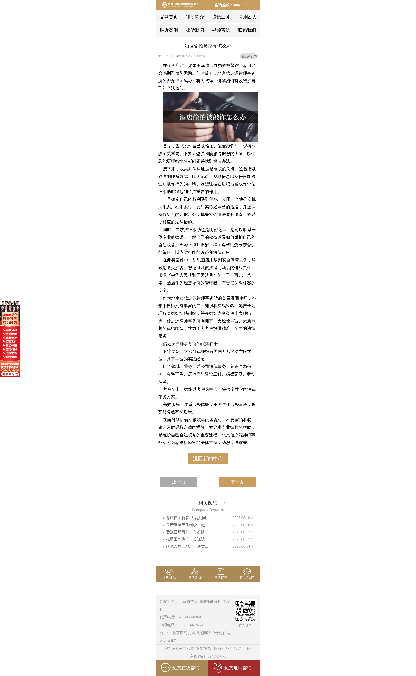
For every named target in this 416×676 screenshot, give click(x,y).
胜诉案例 (169, 30)
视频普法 (221, 30)
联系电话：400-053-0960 (180, 617)
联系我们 (247, 30)
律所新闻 (195, 30)
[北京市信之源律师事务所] (182, 5)
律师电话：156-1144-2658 (181, 625)
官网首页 (169, 16)
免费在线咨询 (186, 667)
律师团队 (247, 16)
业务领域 (169, 578)
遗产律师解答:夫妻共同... (187, 518)
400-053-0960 (244, 5)
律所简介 (195, 16)
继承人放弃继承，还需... (187, 546)
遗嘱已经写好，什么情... (187, 532)
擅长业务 (221, 16)
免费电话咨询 (238, 667)
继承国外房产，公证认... (187, 539)
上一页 (178, 482)
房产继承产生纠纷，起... (187, 525)
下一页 (237, 482)
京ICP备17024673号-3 (208, 656)
